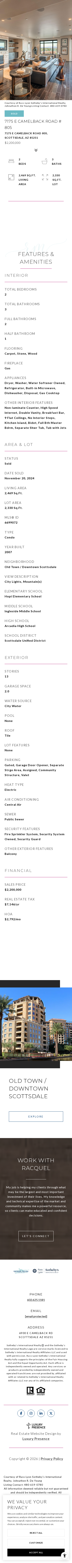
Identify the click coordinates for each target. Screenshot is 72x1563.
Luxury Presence (36, 1439)
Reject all (36, 1532)
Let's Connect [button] (36, 1236)
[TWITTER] (51, 1413)
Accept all (36, 1552)
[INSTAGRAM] (31, 1413)
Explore (36, 1116)
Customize (36, 1542)
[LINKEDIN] (41, 1413)
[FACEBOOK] (21, 1413)
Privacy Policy (52, 1459)
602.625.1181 (36, 1299)
